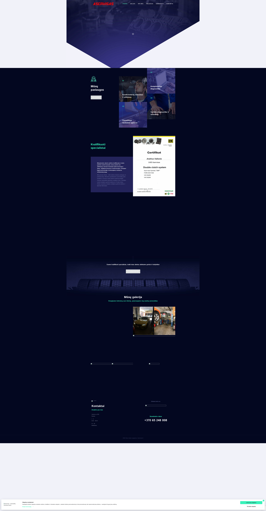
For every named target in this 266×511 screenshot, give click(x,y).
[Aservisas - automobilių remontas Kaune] (103, 4)
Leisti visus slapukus (251, 502)
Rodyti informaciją (26, 506)
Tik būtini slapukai (251, 506)
